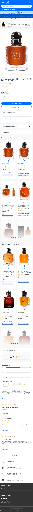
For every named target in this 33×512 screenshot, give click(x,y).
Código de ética (13, 510)
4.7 (10, 316)
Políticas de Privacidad (4, 510)
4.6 (9, 86)
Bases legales (19, 510)
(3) (11, 316)
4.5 (26, 208)
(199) (28, 274)
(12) (28, 316)
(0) (11, 167)
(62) (28, 208)
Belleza (5, 18)
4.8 (26, 274)
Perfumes (12, 18)
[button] (16, 9)
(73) (11, 86)
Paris (9, 83)
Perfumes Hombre (21, 18)
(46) (28, 167)
